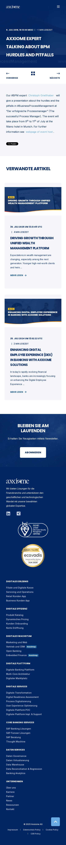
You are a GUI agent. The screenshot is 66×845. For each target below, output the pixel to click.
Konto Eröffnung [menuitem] (14, 628)
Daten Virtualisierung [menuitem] (17, 760)
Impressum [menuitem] (13, 830)
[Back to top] (55, 821)
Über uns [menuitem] (11, 787)
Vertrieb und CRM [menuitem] (21, 646)
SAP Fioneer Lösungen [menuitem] (18, 733)
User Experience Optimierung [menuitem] (21, 705)
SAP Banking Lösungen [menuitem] (18, 728)
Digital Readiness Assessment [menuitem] (22, 697)
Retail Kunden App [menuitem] (16, 596)
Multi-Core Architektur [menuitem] (18, 674)
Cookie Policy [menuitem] (52, 830)
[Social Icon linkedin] (10, 513)
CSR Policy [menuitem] (36, 834)
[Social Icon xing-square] (17, 513)
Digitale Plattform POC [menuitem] (18, 710)
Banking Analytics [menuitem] (15, 773)
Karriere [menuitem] (10, 792)
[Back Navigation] (33, 74)
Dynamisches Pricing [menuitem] (17, 619)
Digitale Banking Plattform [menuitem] (20, 669)
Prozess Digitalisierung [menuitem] (18, 701)
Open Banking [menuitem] (13, 651)
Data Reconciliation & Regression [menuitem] (24, 769)
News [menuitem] (9, 800)
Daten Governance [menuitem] (16, 756)
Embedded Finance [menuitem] (22, 655)
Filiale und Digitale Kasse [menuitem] (19, 587)
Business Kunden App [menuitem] (18, 600)
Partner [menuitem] (10, 796)
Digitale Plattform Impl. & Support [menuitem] (24, 714)
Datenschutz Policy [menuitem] (32, 830)
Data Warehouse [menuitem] (15, 764)
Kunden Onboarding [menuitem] (17, 623)
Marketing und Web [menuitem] (16, 642)
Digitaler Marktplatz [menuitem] (16, 678)
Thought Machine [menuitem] (15, 741)
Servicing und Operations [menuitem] (19, 592)
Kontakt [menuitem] (10, 809)
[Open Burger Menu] (58, 6)
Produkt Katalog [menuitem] (14, 615)
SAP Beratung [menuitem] (13, 737)
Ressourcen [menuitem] (12, 805)
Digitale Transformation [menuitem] (19, 692)
